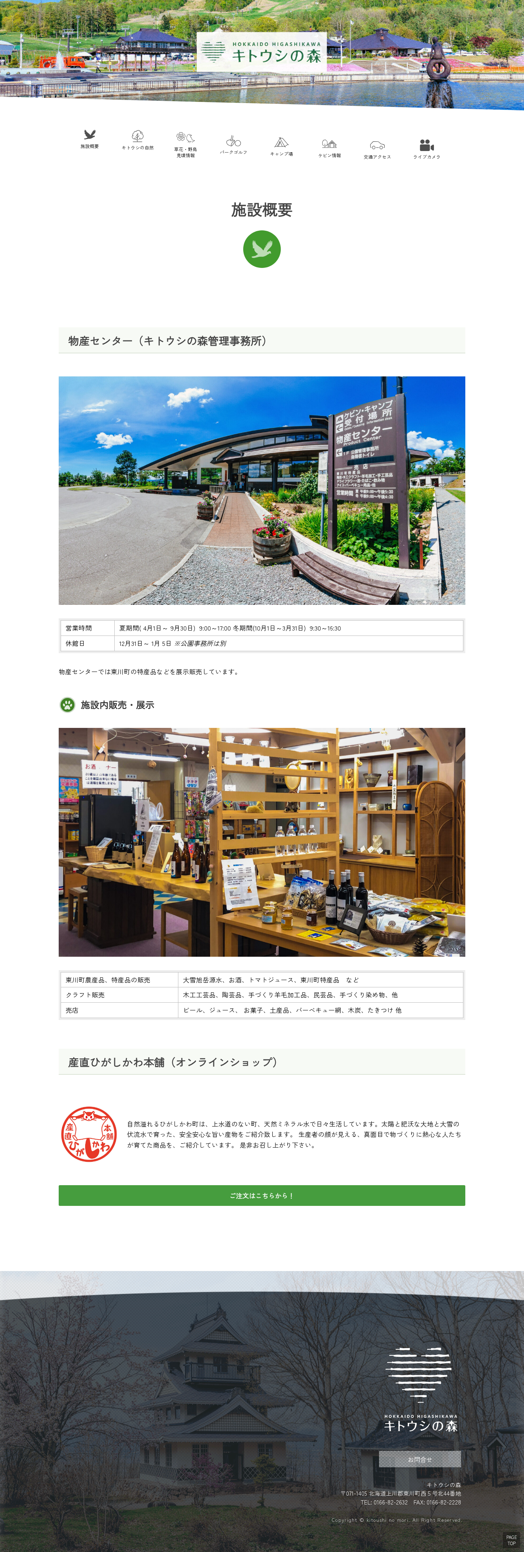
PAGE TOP (511, 1540)
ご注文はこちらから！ (262, 1195)
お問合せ (420, 1459)
